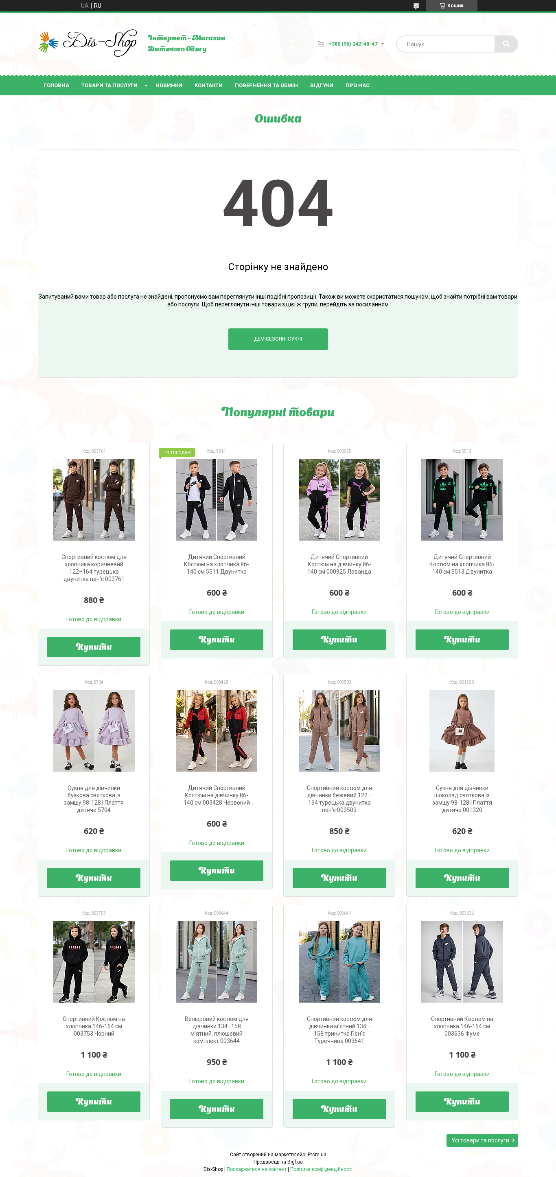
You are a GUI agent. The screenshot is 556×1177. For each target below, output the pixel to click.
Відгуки (321, 85)
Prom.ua (317, 1154)
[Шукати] (506, 44)
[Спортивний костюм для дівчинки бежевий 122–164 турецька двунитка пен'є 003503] (339, 731)
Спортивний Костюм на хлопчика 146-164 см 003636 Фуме (462, 1026)
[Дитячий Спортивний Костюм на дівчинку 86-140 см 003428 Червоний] (216, 731)
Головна (56, 85)
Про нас (358, 85)
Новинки (168, 85)
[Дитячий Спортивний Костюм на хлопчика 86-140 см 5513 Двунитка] (462, 500)
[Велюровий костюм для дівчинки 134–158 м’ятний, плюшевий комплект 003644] (216, 962)
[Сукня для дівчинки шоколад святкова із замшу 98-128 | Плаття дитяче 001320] (462, 731)
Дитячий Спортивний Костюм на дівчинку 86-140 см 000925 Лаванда (339, 564)
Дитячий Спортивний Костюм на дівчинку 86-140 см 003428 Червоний (217, 795)
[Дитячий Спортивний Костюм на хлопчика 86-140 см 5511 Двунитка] (216, 500)
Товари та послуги (109, 85)
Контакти (209, 85)
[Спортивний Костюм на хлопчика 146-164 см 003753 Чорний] (93, 962)
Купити (94, 648)
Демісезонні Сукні (278, 339)
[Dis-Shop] (89, 44)
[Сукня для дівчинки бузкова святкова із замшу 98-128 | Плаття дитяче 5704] (93, 731)
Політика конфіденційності (321, 1169)
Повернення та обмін (266, 85)
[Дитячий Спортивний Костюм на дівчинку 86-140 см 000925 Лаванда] (339, 500)
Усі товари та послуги (480, 1140)
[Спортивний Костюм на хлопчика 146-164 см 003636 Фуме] (462, 962)
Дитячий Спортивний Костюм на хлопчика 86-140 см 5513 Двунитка (462, 564)
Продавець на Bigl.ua (278, 1162)
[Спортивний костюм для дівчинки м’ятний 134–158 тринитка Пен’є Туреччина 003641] (339, 962)
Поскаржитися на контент (257, 1169)
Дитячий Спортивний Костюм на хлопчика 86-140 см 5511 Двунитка (216, 564)
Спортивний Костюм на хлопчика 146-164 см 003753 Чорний (94, 1026)
